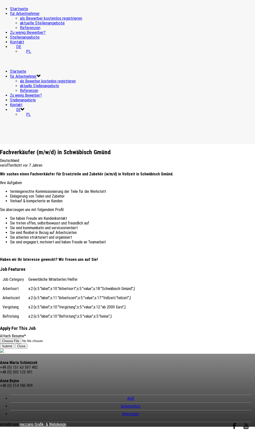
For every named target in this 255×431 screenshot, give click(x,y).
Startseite (19, 8)
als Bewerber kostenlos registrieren (51, 18)
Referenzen (30, 27)
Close (21, 346)
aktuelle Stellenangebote (42, 23)
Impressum (130, 414)
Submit (7, 346)
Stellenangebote (25, 37)
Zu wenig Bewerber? (28, 32)
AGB (130, 398)
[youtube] (246, 428)
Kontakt (17, 42)
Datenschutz (130, 406)
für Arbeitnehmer (25, 13)
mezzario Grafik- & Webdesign (43, 424)
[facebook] (234, 428)
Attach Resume (13, 336)
